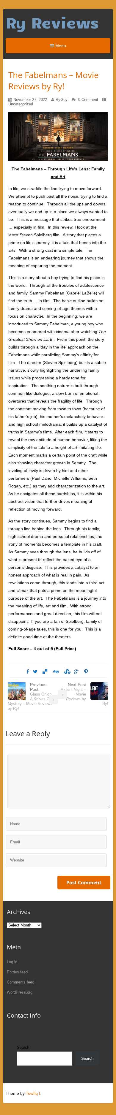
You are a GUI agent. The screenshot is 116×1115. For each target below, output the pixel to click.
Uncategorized (20, 104)
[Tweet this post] (35, 672)
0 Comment (88, 99)
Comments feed (20, 982)
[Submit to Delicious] (45, 672)
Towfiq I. (33, 1093)
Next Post (84, 694)
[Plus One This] (76, 672)
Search (23, 1047)
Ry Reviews (52, 22)
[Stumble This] (66, 672)
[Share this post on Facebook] (27, 672)
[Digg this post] (55, 672)
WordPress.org (19, 992)
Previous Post (30, 696)
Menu (60, 45)
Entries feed (17, 972)
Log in (12, 962)
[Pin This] (86, 672)
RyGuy (62, 99)
